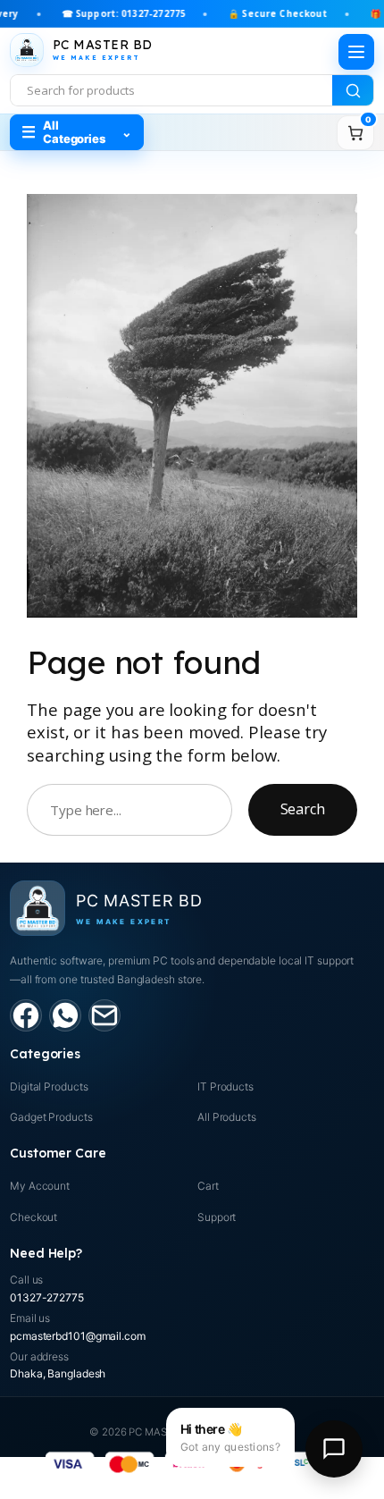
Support (216, 1217)
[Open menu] (356, 52)
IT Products (225, 1086)
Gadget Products (51, 1117)
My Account (40, 1185)
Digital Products (49, 1086)
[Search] (352, 90)
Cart (208, 1185)
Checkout (33, 1217)
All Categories (76, 132)
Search (302, 809)
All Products (226, 1117)
